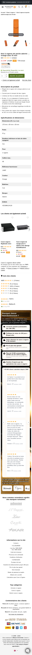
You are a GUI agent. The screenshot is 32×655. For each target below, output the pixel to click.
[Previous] (2, 80)
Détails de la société (16, 575)
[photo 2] (16, 43)
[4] (9, 58)
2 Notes (14, 57)
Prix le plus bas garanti (13, 345)
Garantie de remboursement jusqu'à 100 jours (16, 564)
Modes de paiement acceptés (16, 572)
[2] (5, 58)
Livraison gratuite (17, 2)
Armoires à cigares (16, 588)
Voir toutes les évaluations (16, 614)
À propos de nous (16, 562)
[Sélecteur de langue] (16, 650)
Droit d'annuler (16, 569)
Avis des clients (27, 80)
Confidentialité (16, 559)
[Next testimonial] (28, 422)
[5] (10, 58)
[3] (7, 58)
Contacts (16, 543)
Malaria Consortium (18, 637)
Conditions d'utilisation (16, 557)
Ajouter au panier (16, 76)
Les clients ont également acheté (10, 80)
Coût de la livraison (16, 552)
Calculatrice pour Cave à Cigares (16, 577)
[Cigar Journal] (18, 488)
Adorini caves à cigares (16, 593)
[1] (4, 58)
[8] (24, 250)
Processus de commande (16, 554)
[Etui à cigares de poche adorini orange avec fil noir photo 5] (26, 43)
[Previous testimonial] (3, 422)
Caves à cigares (12, 268)
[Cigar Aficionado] (7, 488)
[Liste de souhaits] (29, 7)
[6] (22, 250)
